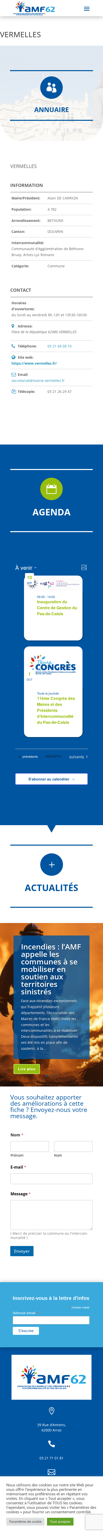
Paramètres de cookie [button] (25, 1521)
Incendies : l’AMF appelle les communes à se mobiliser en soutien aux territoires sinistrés (51, 969)
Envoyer (22, 1251)
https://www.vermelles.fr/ (34, 363)
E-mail (18, 1167)
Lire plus (27, 1069)
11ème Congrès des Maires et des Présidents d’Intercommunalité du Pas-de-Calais (56, 710)
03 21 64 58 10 (60, 346)
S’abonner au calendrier (48, 778)
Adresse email (25, 1313)
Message (20, 1194)
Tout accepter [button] (60, 1521)
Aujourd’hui (53, 756)
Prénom (17, 1155)
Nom (58, 1155)
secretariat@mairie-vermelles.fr (38, 380)
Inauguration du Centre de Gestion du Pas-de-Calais (57, 607)
